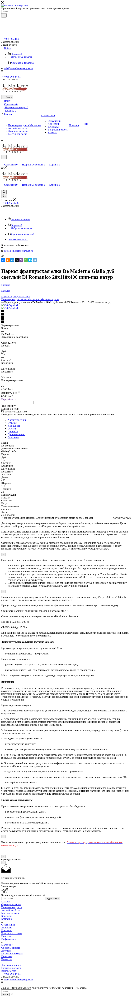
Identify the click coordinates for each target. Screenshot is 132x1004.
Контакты (6, 916)
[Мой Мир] (12, 260)
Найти (5, 994)
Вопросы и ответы (11, 933)
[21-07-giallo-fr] (10, 305)
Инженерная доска (11, 299)
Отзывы (12, 422)
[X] (17, 260)
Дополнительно (16, 434)
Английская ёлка (10, 910)
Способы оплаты (10, 947)
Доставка (13, 431)
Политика (6, 956)
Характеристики (17, 420)
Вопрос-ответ (8, 970)
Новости (6, 936)
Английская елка (31, 299)
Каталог (5, 901)
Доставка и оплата (11, 965)
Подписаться (52, 898)
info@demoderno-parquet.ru (18, 68)
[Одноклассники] (8, 260)
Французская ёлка (11, 904)
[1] (66, 311)
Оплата (12, 428)
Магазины (7, 944)
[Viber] (21, 260)
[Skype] (30, 260)
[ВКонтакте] (3, 260)
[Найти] (4, 15)
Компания (6, 918)
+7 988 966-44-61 (11, 39)
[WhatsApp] (26, 260)
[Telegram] (35, 260)
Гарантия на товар (11, 968)
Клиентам (6, 959)
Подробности (8, 399)
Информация (8, 939)
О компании (8, 924)
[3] (66, 316)
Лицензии (6, 927)
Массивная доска (50, 299)
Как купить (14, 425)
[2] (66, 313)
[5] (66, 322)
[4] (66, 319)
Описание (13, 437)
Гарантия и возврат (12, 953)
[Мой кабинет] (2, 161)
